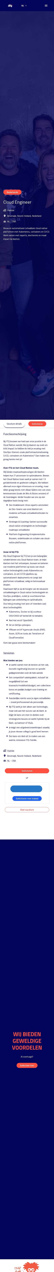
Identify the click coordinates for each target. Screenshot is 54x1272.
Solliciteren (27, 770)
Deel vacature (27, 809)
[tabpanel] (27, 622)
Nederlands (12, 192)
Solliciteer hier (27, 1065)
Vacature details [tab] (14, 423)
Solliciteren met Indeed (27, 798)
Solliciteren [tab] (37, 423)
